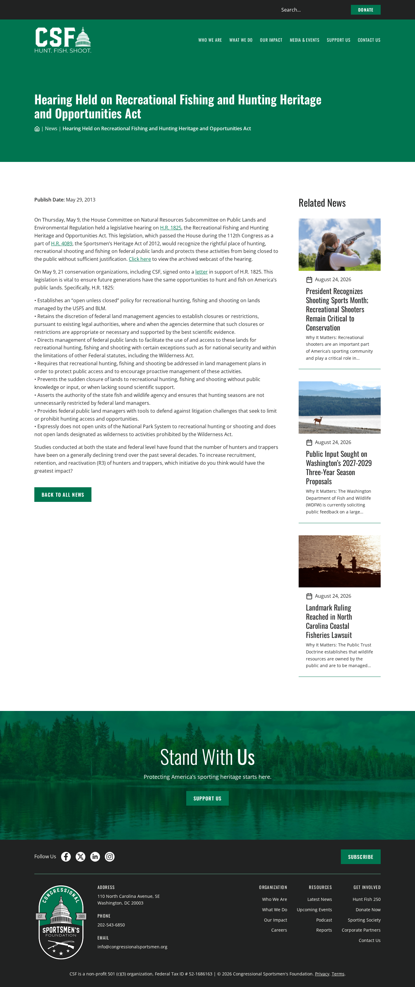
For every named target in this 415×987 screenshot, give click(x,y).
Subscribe (360, 856)
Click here (140, 259)
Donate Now (368, 909)
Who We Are (274, 899)
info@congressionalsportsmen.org (132, 947)
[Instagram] (110, 857)
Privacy (322, 974)
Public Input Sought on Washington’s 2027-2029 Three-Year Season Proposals (339, 467)
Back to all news (63, 494)
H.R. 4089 (61, 243)
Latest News (319, 899)
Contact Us (370, 940)
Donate (365, 9)
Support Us (207, 798)
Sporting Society (364, 920)
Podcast (324, 920)
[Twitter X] (80, 857)
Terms (338, 974)
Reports (324, 930)
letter (201, 271)
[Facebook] (66, 857)
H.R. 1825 (170, 227)
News (51, 128)
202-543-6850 (111, 925)
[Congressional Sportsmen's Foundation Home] (63, 40)
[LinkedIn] (95, 857)
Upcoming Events (314, 909)
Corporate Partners (361, 930)
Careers (279, 930)
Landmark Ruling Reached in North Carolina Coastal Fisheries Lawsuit (330, 621)
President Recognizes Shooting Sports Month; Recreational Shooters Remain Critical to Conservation (337, 309)
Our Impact (275, 920)
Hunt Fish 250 (367, 899)
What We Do (274, 909)
